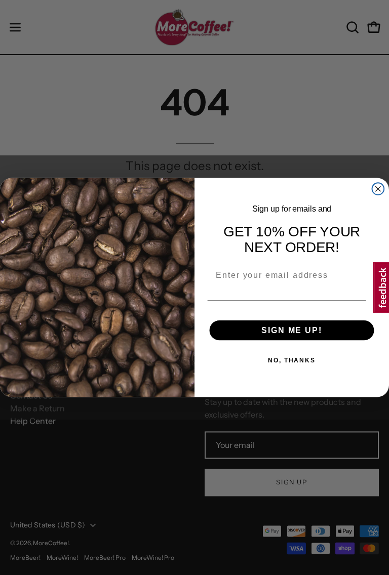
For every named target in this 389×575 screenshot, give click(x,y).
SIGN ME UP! (291, 330)
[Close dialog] (378, 189)
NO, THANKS (292, 360)
